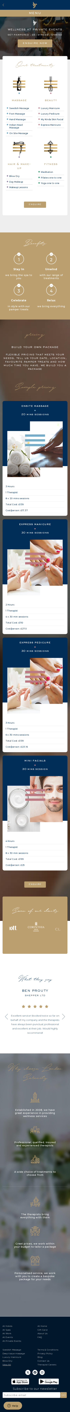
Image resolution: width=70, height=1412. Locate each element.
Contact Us (43, 1361)
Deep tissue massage (14, 1353)
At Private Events (12, 1341)
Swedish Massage (12, 1349)
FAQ (40, 1337)
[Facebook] (35, 1372)
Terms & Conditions (48, 1349)
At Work (7, 1333)
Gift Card (42, 1330)
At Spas (7, 1330)
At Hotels (7, 1326)
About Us (43, 1333)
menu (35, 12)
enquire (35, 204)
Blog (40, 1357)
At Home (42, 1326)
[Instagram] (42, 1372)
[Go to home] (35, 5)
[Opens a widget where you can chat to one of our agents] (12, 1406)
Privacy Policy (45, 1353)
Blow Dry (7, 1361)
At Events (8, 1337)
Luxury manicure (12, 1357)
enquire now (35, 43)
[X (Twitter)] (27, 1372)
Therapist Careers (47, 1364)
